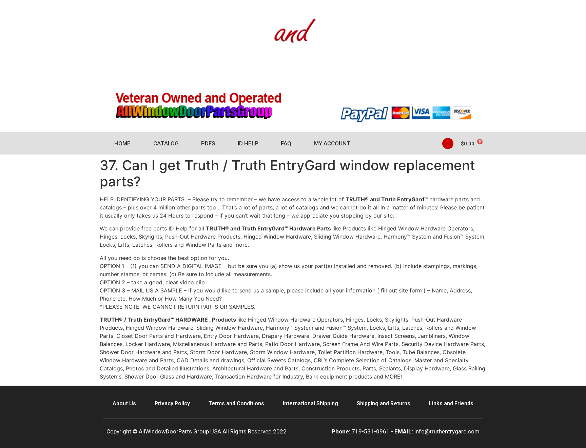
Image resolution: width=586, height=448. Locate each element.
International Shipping (310, 403)
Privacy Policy (172, 403)
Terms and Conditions (236, 403)
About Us (124, 403)
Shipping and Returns (383, 403)
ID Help (248, 143)
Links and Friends (451, 403)
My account (332, 143)
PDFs (208, 143)
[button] (447, 143)
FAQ (286, 143)
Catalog (166, 143)
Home (122, 143)
